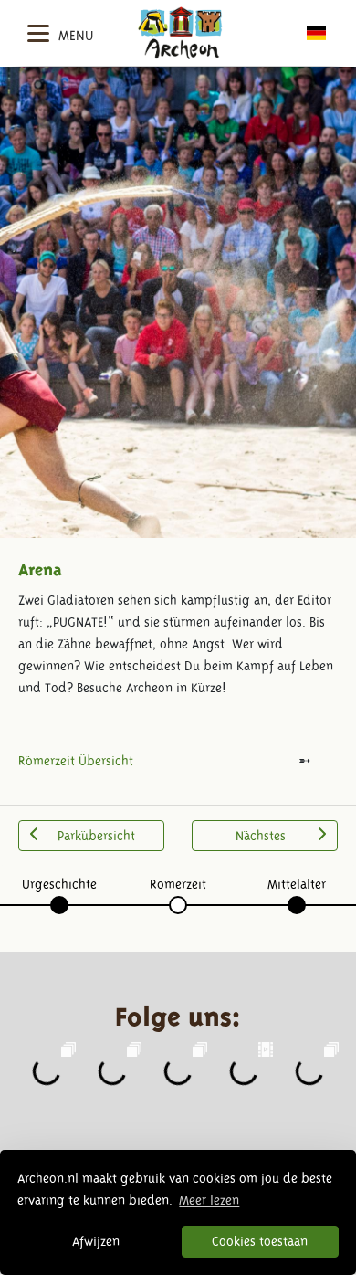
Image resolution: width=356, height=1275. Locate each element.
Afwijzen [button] (96, 1241)
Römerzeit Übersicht (75, 760)
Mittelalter (296, 884)
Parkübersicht (96, 835)
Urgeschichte (59, 884)
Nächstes (261, 835)
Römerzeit (178, 884)
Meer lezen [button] (209, 1200)
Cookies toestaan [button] (260, 1241)
